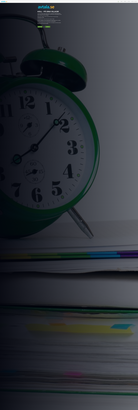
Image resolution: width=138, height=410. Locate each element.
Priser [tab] (122, 1)
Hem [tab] (118, 1)
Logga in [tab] (129, 1)
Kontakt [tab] (125, 1)
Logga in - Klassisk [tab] (134, 1)
